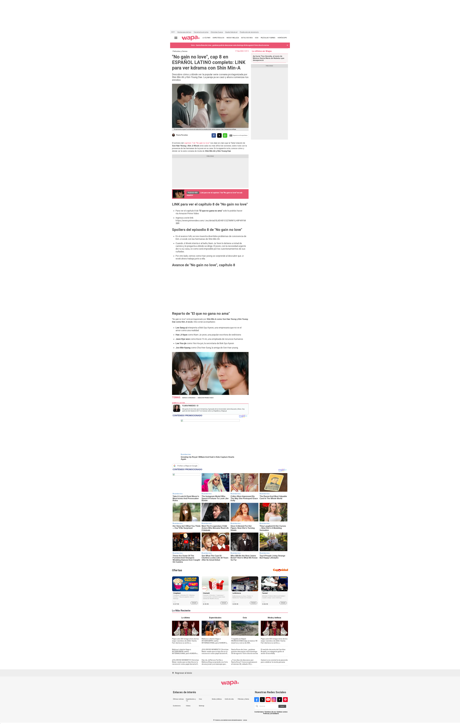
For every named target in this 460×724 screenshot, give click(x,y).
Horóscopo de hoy (184, 32)
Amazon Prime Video (206, 398)
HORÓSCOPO (282, 38)
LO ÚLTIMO (206, 38)
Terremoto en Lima (201, 32)
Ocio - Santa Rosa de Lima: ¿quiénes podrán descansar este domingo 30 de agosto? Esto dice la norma (230, 45)
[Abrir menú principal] (175, 38)
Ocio (200, 699)
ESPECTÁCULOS (218, 38)
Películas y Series (180, 51)
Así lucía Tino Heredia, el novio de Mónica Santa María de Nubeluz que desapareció (268, 58)
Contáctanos (259, 712)
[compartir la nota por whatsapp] (225, 135)
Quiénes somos (282, 712)
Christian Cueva (217, 32)
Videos (188, 706)
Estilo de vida (229, 699)
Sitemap (201, 706)
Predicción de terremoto (249, 32)
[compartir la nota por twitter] (219, 135)
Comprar (194, 602)
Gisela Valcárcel (231, 32)
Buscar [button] (282, 706)
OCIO (256, 38)
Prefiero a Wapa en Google (187, 466)
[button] (287, 45)
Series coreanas (188, 398)
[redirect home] (191, 38)
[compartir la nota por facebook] (214, 135)
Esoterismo (177, 706)
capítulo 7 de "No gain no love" (197, 143)
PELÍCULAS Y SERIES (268, 38)
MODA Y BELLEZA (233, 38)
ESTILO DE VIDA (247, 38)
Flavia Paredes (182, 135)
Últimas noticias (178, 699)
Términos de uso (270, 712)
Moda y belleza (217, 699)
